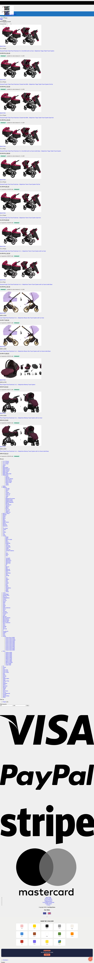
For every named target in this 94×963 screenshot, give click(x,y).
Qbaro (7, 507)
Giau (4, 604)
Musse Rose (9, 480)
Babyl (4, 486)
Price (4, 651)
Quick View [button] (3, 46)
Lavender (8, 558)
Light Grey (8, 561)
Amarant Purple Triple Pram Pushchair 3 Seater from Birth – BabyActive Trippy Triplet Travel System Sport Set (27, 117)
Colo (4, 534)
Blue (4, 519)
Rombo (4, 676)
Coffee (4, 532)
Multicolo (8, 569)
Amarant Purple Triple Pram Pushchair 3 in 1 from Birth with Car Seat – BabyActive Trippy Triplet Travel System (27, 51)
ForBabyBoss (6, 597)
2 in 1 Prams (6, 461)
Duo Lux (5, 596)
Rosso (7, 508)
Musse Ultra (8, 482)
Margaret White (9, 501)
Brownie (5, 524)
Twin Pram (5, 691)
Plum (7, 581)
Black (4, 518)
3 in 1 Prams (6, 462)
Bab (4, 466)
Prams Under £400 (10, 643)
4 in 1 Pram (5, 463)
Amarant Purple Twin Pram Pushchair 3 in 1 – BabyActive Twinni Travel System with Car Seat (23, 251)
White (7, 590)
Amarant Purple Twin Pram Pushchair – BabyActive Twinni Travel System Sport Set (20, 217)
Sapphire (5, 683)
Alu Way (8, 488)
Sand (4, 682)
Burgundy (5, 525)
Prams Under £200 (10, 641)
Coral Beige (6, 594)
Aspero (7, 489)
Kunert (4, 614)
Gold (7, 553)
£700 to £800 (9, 660)
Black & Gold (9, 539)
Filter (28, 705)
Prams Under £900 (10, 650)
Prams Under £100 (10, 638)
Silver (7, 586)
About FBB (48, 897)
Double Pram (6, 595)
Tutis (4, 689)
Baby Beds (5, 467)
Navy (7, 571)
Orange (7, 575)
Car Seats (5, 528)
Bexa (4, 517)
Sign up (47, 954)
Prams (4, 636)
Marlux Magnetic (10, 502)
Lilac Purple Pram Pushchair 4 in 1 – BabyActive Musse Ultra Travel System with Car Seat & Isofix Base (25, 351)
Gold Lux (8, 494)
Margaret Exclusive (10, 498)
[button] (4, 17)
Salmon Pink (6, 681)
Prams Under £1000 (10, 640)
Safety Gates (6, 678)
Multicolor (8, 570)
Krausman (5, 612)
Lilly (7, 497)
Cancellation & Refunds (48, 902)
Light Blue (8, 559)
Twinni (7, 484)
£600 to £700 (9, 658)
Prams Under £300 (10, 642)
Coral (4, 592)
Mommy (7, 477)
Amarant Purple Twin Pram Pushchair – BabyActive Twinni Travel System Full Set (20, 184)
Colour (1, 18)
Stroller (4, 687)
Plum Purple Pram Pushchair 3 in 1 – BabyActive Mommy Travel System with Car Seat (21, 417)
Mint (7, 568)
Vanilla (4, 694)
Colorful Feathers (10, 550)
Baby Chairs (6, 471)
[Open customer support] (90, 959)
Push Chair (5, 671)
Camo (7, 544)
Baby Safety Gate (7, 473)
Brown (4, 523)
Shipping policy (48, 901)
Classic (7, 492)
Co (3, 530)
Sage (4, 679)
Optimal (7, 506)
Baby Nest (5, 472)
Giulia (7, 476)
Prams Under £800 (10, 648)
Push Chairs (6, 672)
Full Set (5, 600)
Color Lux (8, 493)
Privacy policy (48, 898)
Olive (7, 574)
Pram (4, 635)
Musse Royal (9, 481)
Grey (7, 555)
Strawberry (8, 588)
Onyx (4, 625)
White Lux (8, 512)
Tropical (7, 511)
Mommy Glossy (9, 478)
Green (7, 554)
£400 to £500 (9, 656)
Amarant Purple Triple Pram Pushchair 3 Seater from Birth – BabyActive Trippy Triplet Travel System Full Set (26, 84)
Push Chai (5, 669)
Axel (7, 491)
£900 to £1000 (9, 662)
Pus (4, 668)
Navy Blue (8, 573)
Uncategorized (6, 693)
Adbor (4, 465)
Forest (4, 599)
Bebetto (5, 514)
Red (7, 584)
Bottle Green (6, 522)
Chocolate (8, 547)
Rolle (4, 674)
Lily (6, 564)
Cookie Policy (48, 903)
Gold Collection (6, 607)
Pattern (7, 579)
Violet (7, 589)
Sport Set (5, 686)
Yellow (7, 591)
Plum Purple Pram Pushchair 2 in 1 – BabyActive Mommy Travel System (17, 384)
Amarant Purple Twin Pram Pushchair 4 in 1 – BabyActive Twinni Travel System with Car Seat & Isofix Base (26, 284)
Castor (4, 529)
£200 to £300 (9, 653)
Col (3, 533)
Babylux (5, 487)
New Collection (6, 622)
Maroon (7, 566)
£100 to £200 (9, 652)
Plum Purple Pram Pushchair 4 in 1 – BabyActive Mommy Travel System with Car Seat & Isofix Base (24, 451)
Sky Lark (8, 509)
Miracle (7, 503)
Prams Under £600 (10, 646)
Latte (4, 615)
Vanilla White (6, 695)
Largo (7, 496)
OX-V (4, 627)
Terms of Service (48, 900)
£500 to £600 (9, 657)
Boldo (4, 520)
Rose (7, 585)
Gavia (4, 601)
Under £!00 (8, 664)
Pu (3, 666)
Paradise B (5, 631)
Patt (6, 578)
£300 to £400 (9, 655)
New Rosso (8, 504)
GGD (4, 602)
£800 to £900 (9, 661)
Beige (4, 516)
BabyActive (5, 475)
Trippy (7, 483)
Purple (7, 583)
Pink (7, 580)
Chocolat (8, 545)
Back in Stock (6, 513)
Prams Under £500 (10, 645)
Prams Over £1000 (10, 637)
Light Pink (8, 563)
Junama (5, 611)
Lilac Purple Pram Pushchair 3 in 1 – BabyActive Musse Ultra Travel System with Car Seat (22, 317)
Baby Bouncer (6, 468)
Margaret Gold (9, 499)
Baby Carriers (6, 470)
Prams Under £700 (10, 647)
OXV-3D (5, 628)
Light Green (8, 560)
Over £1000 (8, 663)
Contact (48, 904)
